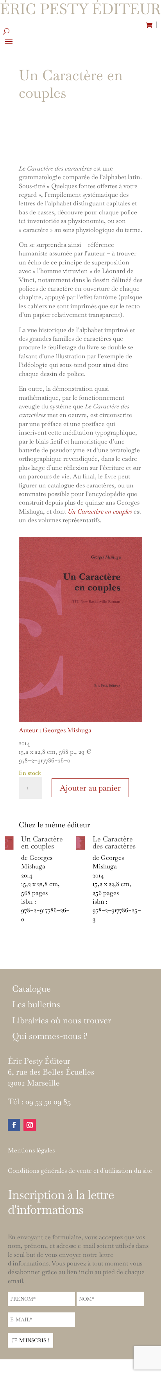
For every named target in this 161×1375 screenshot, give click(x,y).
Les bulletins (36, 1004)
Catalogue (31, 989)
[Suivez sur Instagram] (29, 1125)
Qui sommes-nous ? (50, 1036)
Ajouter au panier (90, 788)
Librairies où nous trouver (61, 1021)
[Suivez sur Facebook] (14, 1125)
